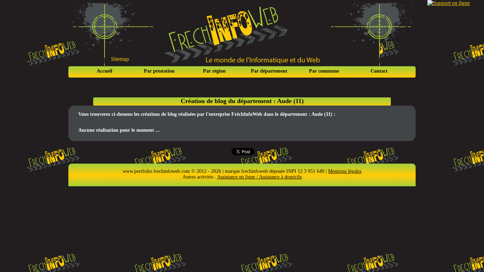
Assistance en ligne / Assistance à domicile (259, 177)
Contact (379, 71)
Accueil (104, 71)
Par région (214, 71)
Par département (269, 71)
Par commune (324, 71)
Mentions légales (344, 171)
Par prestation (159, 71)
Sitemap (120, 59)
